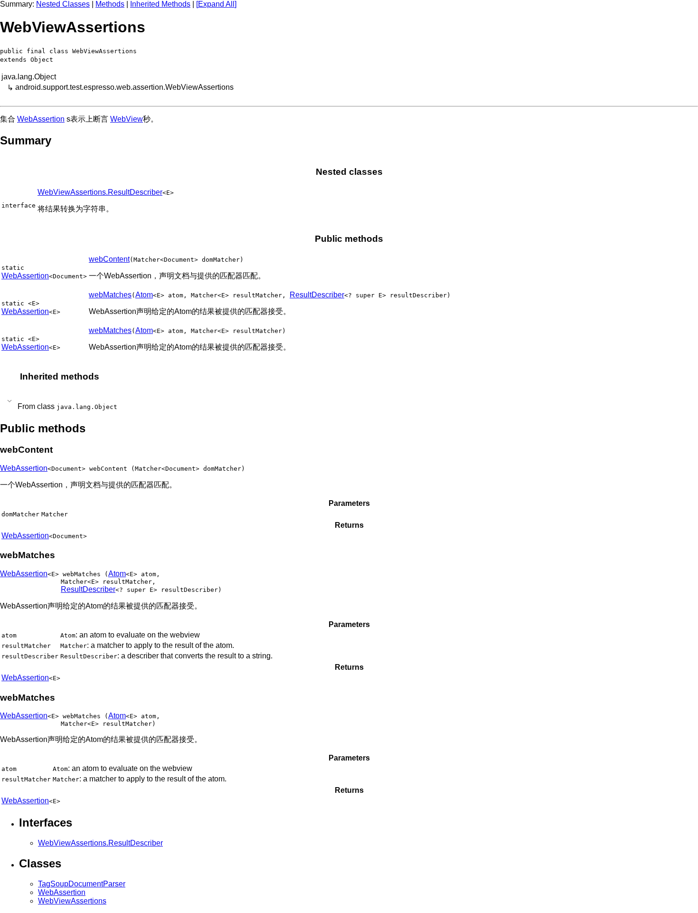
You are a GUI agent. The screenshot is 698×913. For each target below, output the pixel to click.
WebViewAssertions (72, 901)
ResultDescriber (317, 295)
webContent (109, 259)
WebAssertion (41, 119)
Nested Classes (63, 4)
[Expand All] (216, 4)
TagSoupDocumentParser (81, 884)
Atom (144, 295)
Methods (109, 4)
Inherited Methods (160, 4)
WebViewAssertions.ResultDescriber (100, 192)
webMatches (110, 295)
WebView (126, 119)
